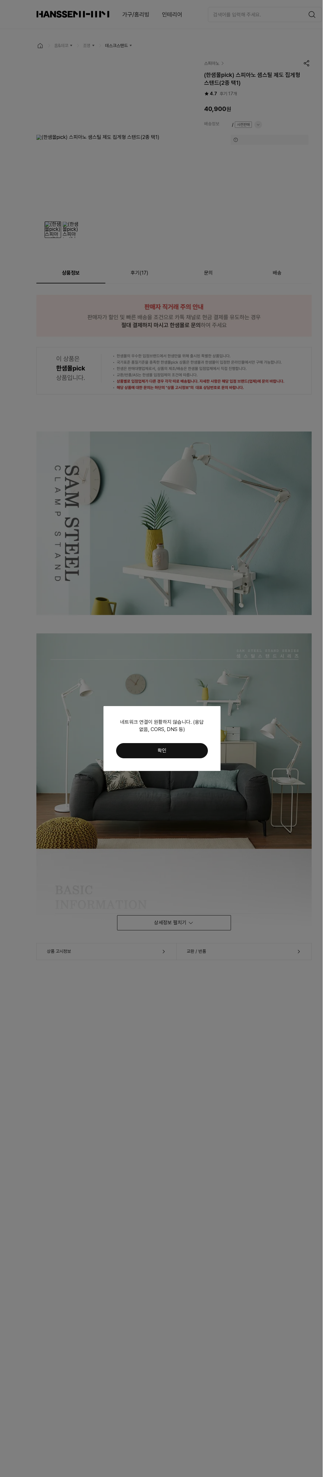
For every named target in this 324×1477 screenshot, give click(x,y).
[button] (162, 750)
